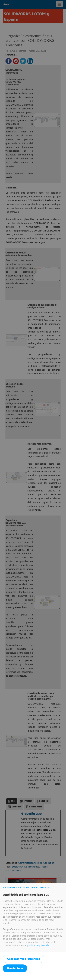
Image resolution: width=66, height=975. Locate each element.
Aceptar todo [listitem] (15, 968)
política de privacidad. (39, 945)
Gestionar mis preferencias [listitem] (23, 958)
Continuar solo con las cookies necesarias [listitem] (27, 887)
